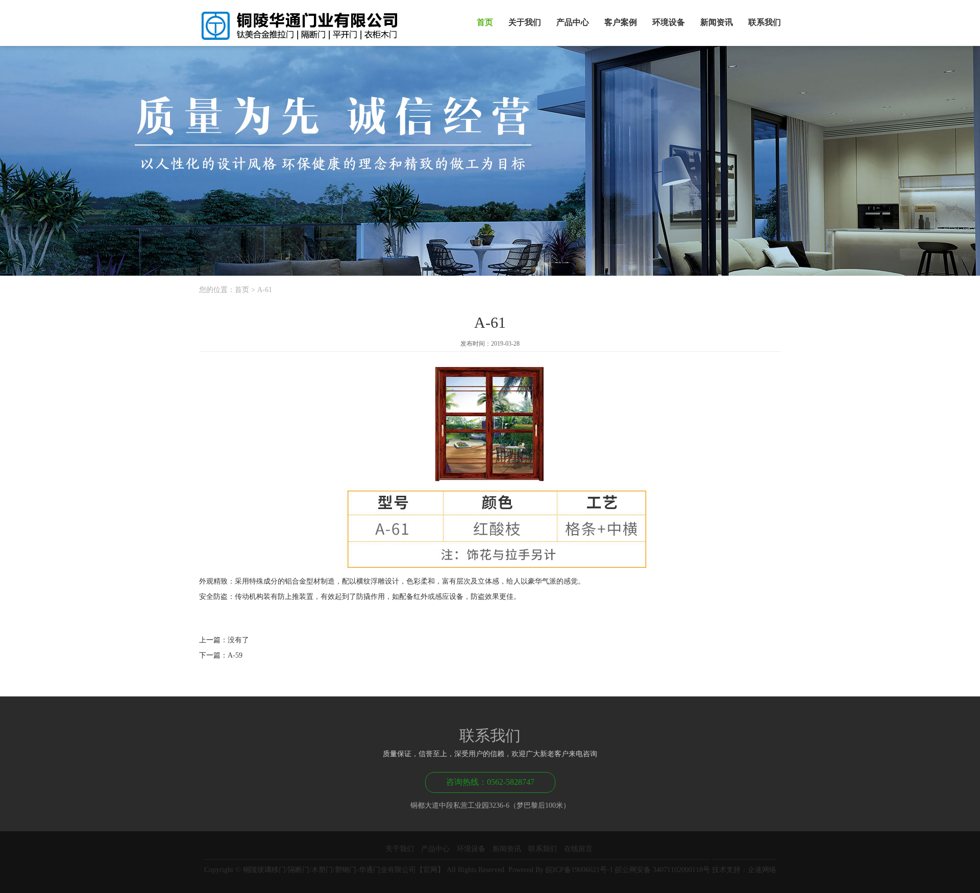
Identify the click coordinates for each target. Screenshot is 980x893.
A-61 (264, 290)
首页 (485, 22)
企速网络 (762, 870)
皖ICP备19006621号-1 (579, 870)
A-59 (235, 655)
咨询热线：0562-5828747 (490, 782)
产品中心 (572, 22)
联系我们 (764, 22)
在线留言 (578, 849)
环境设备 (668, 22)
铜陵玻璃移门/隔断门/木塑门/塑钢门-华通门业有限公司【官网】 (344, 870)
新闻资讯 (716, 22)
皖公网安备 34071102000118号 (662, 870)
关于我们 (524, 22)
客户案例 (620, 22)
